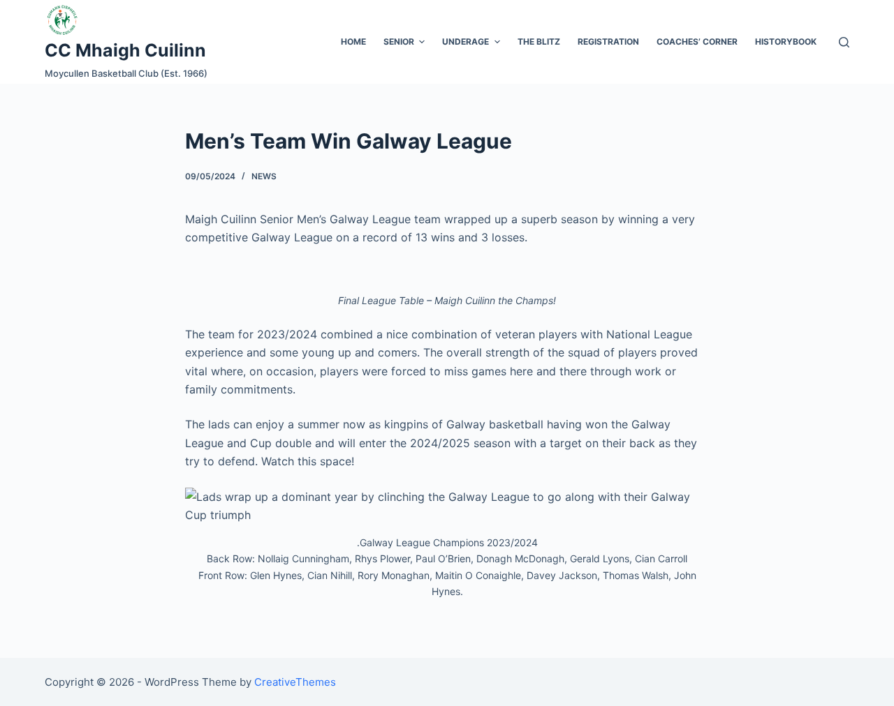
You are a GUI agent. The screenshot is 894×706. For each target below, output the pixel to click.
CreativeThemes (295, 682)
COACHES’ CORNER (697, 41)
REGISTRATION (608, 41)
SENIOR (398, 41)
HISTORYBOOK (785, 41)
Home (353, 41)
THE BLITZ (539, 41)
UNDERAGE (465, 41)
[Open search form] (844, 42)
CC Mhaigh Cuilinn (125, 50)
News (264, 176)
